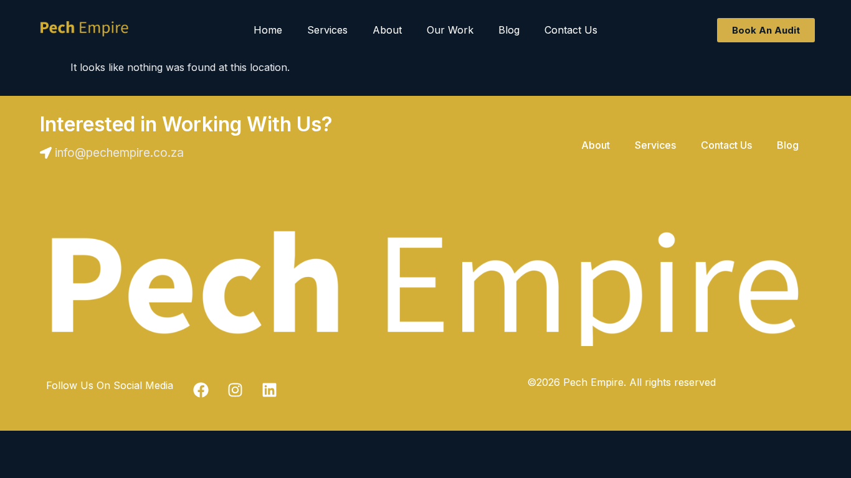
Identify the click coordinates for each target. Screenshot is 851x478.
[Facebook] (201, 390)
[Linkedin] (269, 390)
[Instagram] (235, 390)
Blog (509, 30)
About (387, 30)
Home (268, 30)
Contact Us (570, 30)
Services (327, 30)
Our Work (450, 30)
